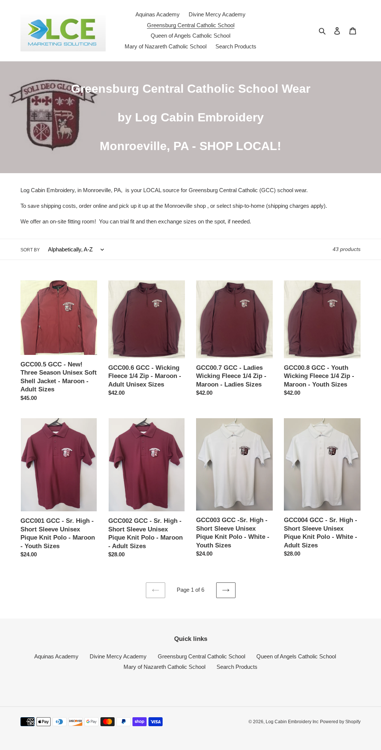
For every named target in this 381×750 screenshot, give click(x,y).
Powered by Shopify (340, 721)
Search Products (237, 667)
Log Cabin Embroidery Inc (292, 721)
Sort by (30, 249)
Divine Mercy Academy (118, 656)
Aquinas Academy (56, 656)
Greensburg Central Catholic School (201, 656)
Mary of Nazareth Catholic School (164, 667)
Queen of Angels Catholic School (296, 656)
